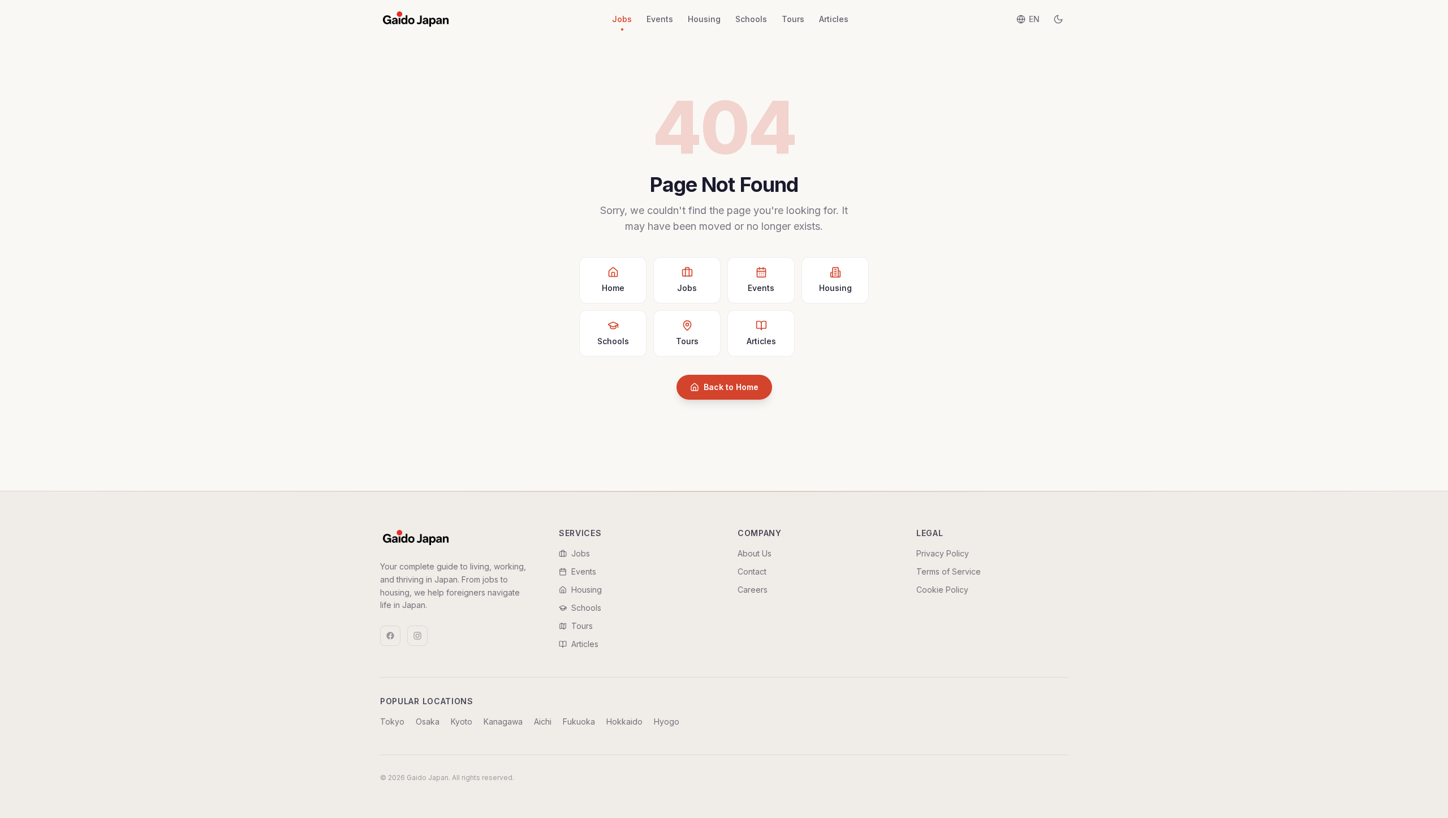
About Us (755, 553)
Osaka (427, 721)
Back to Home (731, 387)
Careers (753, 589)
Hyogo (666, 721)
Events (660, 19)
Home (613, 288)
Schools (751, 19)
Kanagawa (503, 721)
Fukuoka (579, 721)
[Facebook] (390, 636)
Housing (704, 19)
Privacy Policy (942, 553)
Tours (793, 19)
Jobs (622, 19)
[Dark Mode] (1058, 19)
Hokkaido (624, 721)
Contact (752, 571)
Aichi (542, 721)
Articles (833, 19)
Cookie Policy (942, 589)
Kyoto (461, 721)
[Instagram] (417, 636)
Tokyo (392, 721)
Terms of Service (948, 571)
